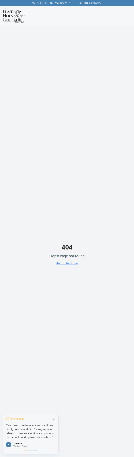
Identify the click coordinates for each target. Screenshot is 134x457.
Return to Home (67, 263)
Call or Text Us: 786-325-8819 (53, 3)
